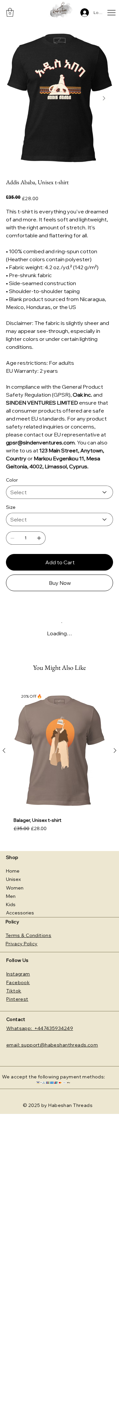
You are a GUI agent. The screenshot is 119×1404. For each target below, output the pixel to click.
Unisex (13, 879)
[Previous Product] (4, 750)
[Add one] (39, 538)
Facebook (18, 982)
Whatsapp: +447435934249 (39, 1028)
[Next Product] (115, 750)
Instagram (18, 974)
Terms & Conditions (29, 935)
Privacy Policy (22, 944)
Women (14, 888)
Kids (11, 904)
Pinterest (17, 999)
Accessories (20, 913)
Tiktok (13, 991)
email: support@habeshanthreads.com (52, 1045)
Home (13, 871)
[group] (59, 764)
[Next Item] (104, 98)
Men (11, 896)
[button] (10, 12)
